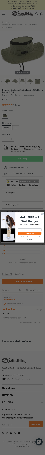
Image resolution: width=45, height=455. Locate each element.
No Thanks (29, 239)
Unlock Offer (29, 233)
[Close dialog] (42, 214)
